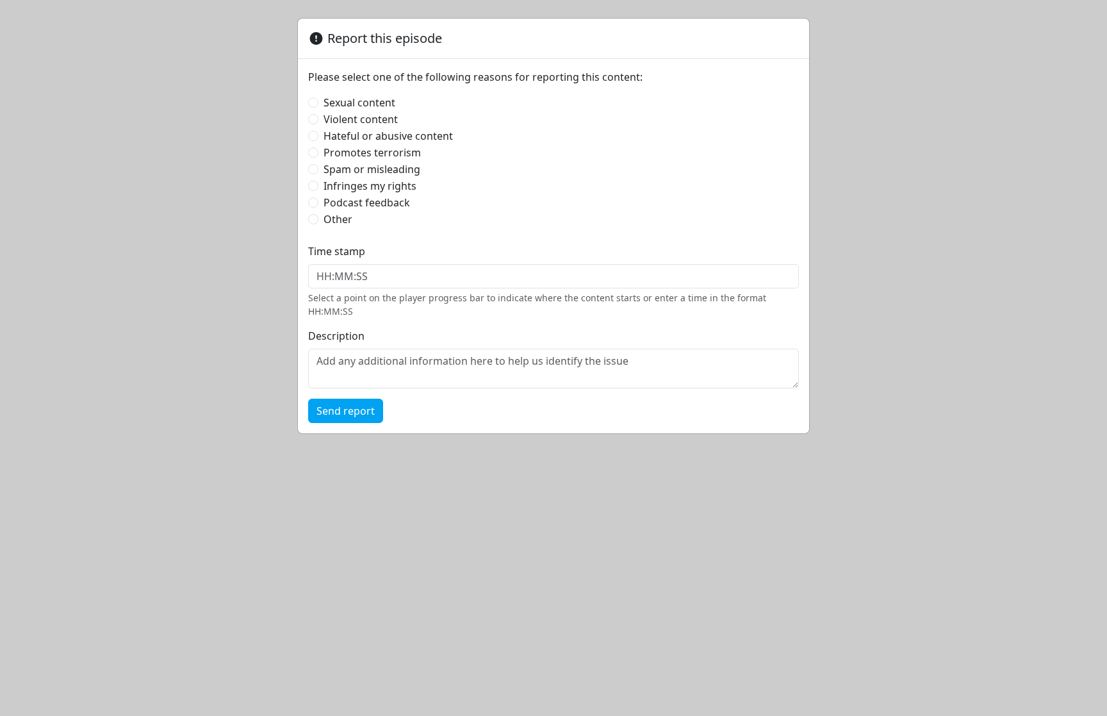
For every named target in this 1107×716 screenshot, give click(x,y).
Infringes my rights (370, 186)
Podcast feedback (367, 203)
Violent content (361, 119)
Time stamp (336, 251)
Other (338, 219)
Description (336, 336)
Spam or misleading (372, 169)
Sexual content (359, 103)
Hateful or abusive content (388, 136)
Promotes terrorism (372, 153)
